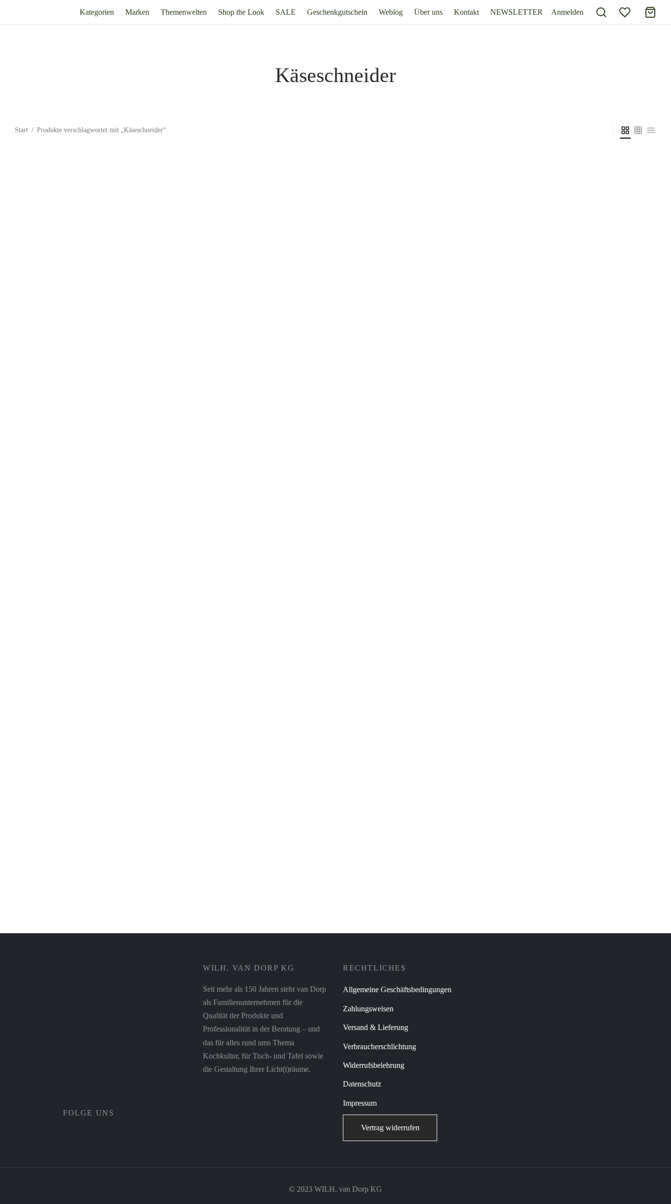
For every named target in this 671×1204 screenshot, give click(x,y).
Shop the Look (241, 12)
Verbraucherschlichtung (379, 1046)
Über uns (428, 12)
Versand (153, 936)
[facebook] (70, 1135)
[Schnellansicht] (111, 887)
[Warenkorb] (650, 12)
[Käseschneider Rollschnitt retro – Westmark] (89, 541)
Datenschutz (362, 1084)
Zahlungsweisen (368, 1008)
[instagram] (91, 1135)
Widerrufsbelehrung (373, 1065)
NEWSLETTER (516, 12)
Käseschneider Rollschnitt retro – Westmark (82, 922)
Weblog (391, 12)
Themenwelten (184, 12)
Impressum (360, 1103)
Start (21, 130)
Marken (137, 12)
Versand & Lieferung (375, 1027)
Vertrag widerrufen (390, 1127)
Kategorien (97, 12)
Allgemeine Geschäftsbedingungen (397, 989)
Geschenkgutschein (337, 12)
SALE (286, 12)
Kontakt (466, 12)
